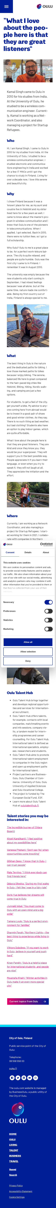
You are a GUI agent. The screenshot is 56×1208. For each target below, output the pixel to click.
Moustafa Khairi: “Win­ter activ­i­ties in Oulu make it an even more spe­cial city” (27, 981)
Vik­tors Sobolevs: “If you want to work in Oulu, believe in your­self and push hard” (27, 951)
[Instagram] (35, 1077)
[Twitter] (18, 1077)
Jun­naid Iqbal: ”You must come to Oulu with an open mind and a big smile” (25, 909)
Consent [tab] (10, 552)
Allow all (28, 642)
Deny (28, 661)
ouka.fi (13, 1068)
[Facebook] (12, 1077)
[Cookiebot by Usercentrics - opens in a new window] (40, 544)
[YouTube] (29, 1077)
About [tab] (46, 552)
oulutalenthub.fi (30, 805)
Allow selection (28, 651)
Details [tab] (28, 552)
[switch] (49, 611)
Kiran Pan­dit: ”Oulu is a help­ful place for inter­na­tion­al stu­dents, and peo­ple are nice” (28, 966)
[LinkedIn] (23, 1077)
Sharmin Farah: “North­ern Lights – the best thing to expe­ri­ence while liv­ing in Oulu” (28, 936)
